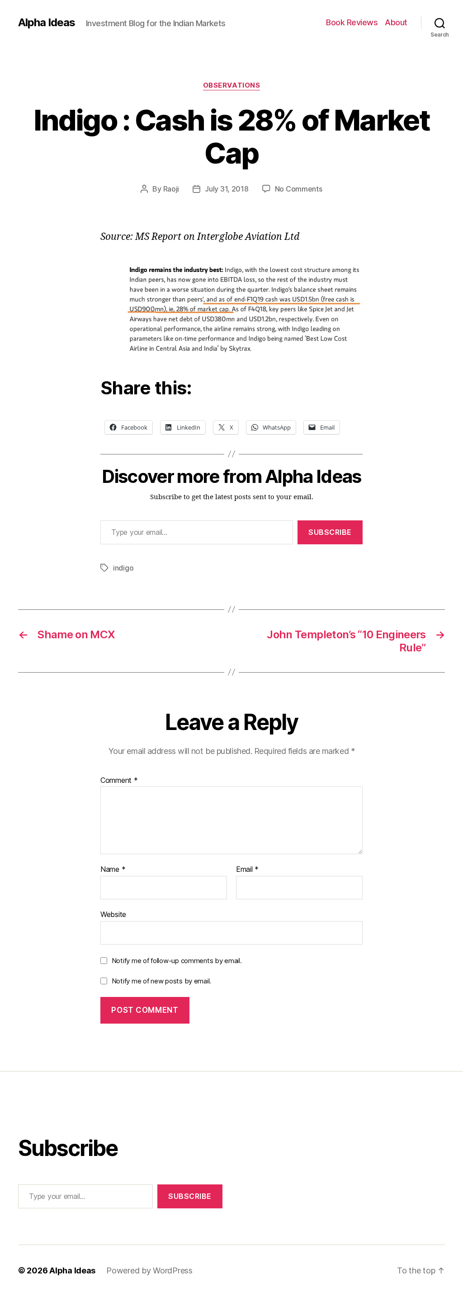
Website (113, 914)
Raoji (171, 188)
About (396, 22)
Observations (231, 85)
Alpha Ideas (46, 22)
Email (247, 870)
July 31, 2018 (227, 188)
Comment (119, 781)
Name (112, 870)
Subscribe (330, 532)
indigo (123, 567)
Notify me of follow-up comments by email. (177, 960)
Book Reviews (352, 22)
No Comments (298, 188)
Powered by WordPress (149, 1270)
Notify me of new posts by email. (161, 981)
